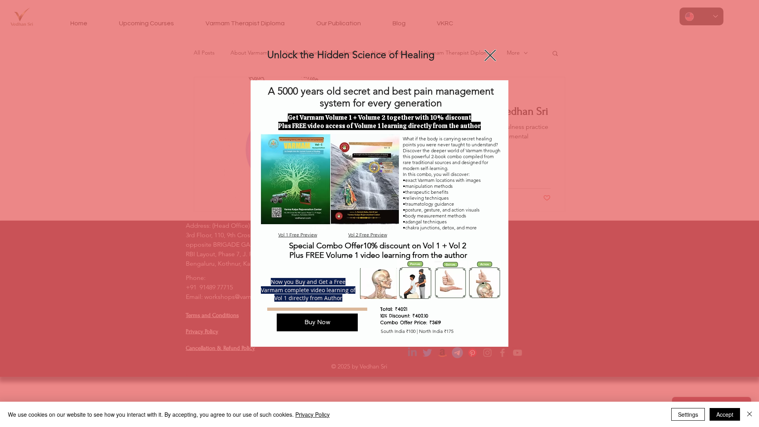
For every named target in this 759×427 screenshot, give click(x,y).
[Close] (749, 414)
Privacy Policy (312, 414)
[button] (490, 55)
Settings (688, 414)
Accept (724, 414)
